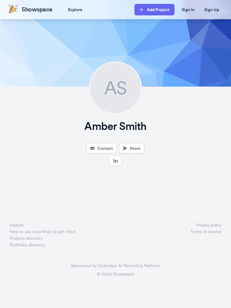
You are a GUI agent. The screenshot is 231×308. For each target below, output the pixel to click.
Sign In (188, 9)
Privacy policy (208, 225)
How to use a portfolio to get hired (42, 231)
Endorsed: (107, 265)
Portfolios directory (27, 245)
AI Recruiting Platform (139, 265)
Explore (75, 9)
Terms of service (205, 231)
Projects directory (26, 238)
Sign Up (211, 9)
